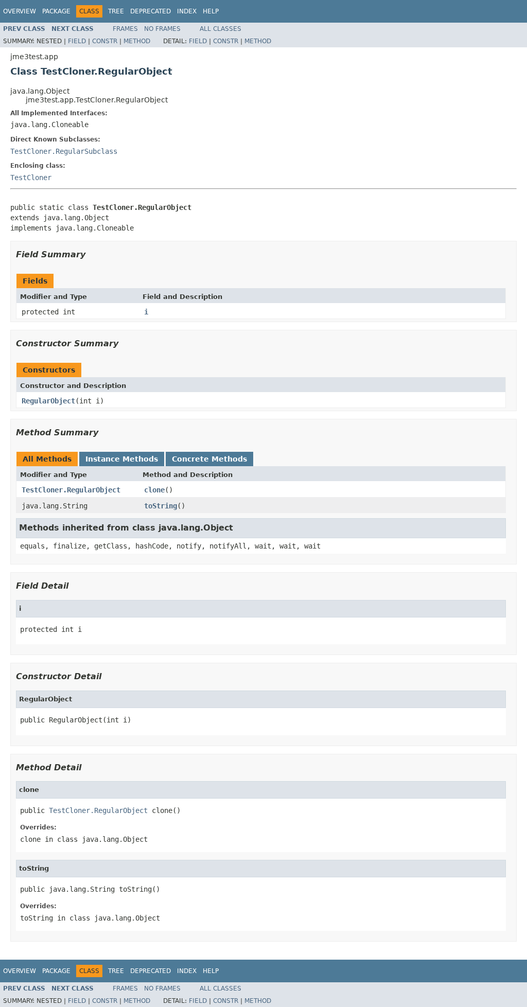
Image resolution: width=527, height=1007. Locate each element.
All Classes (220, 28)
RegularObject (48, 401)
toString (160, 506)
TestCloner (30, 177)
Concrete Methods (209, 459)
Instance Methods (121, 459)
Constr (104, 41)
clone (154, 490)
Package (56, 11)
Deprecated (150, 11)
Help (211, 11)
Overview (19, 11)
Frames (125, 28)
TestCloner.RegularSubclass (63, 151)
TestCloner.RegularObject (71, 490)
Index (187, 11)
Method (137, 41)
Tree (116, 11)
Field (77, 41)
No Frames (162, 28)
